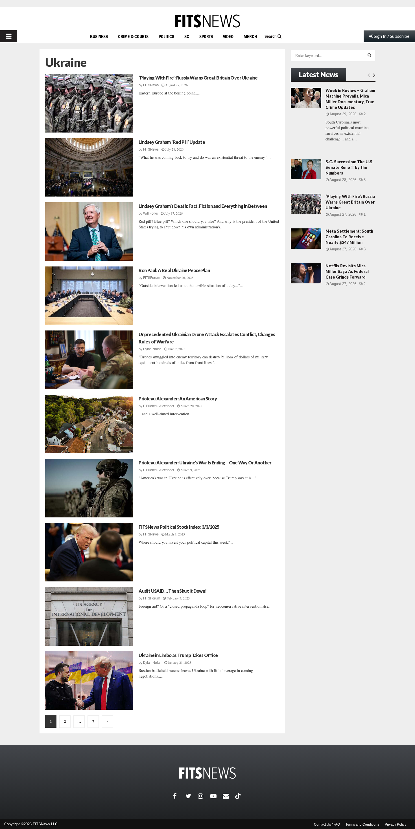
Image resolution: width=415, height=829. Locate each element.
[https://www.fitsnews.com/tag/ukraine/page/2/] (107, 721)
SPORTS (206, 36)
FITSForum (151, 278)
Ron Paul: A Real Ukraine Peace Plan (174, 270)
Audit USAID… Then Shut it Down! (172, 591)
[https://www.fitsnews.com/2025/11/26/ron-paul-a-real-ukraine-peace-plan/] (89, 295)
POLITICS (166, 36)
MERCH (250, 36)
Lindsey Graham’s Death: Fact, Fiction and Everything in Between (203, 206)
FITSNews (151, 85)
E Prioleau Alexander (158, 406)
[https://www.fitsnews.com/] (207, 21)
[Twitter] (191, 796)
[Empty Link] (369, 75)
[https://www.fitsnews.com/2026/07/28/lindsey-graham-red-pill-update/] (89, 167)
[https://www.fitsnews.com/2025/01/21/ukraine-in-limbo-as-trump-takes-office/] (89, 680)
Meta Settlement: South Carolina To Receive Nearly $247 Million (349, 237)
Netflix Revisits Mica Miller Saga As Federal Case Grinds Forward (347, 271)
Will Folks (150, 213)
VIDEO (228, 36)
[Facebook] (179, 796)
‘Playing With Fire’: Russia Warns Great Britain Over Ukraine (198, 77)
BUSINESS (99, 36)
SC (186, 36)
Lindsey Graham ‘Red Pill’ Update (172, 142)
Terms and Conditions (362, 824)
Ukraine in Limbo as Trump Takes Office (178, 655)
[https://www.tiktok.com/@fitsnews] (238, 796)
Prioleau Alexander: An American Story (178, 398)
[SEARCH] (369, 55)
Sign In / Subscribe (391, 36)
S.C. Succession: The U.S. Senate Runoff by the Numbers (350, 167)
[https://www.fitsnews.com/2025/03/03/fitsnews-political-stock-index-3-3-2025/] (89, 552)
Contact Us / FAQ (327, 824)
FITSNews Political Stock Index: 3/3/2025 (179, 527)
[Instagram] (204, 796)
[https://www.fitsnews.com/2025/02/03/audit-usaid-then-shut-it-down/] (89, 616)
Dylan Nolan (152, 349)
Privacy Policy (395, 824)
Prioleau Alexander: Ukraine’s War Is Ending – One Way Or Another (205, 462)
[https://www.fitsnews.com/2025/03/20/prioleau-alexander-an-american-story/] (89, 424)
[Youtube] (216, 796)
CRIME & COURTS (133, 36)
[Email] (229, 796)
